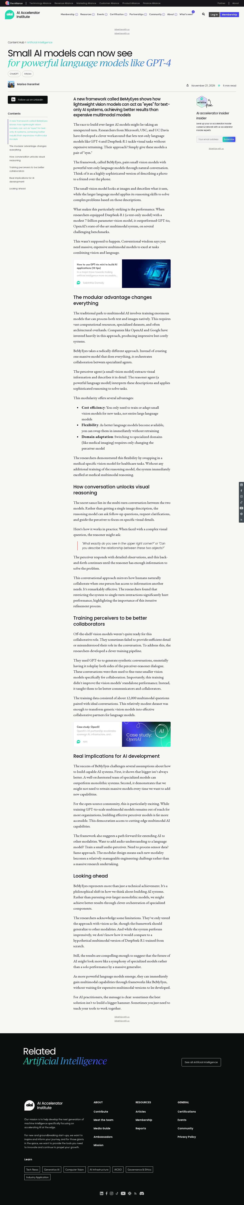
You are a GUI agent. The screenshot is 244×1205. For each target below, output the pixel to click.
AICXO (118, 1169)
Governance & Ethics (139, 1169)
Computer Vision (74, 1169)
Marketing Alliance (86, 3)
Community (185, 1128)
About (235, 3)
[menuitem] (103, 1112)
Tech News (32, 1169)
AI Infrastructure (99, 1169)
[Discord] (142, 1193)
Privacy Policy (187, 1137)
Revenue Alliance (64, 3)
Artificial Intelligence (39, 42)
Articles (27, 73)
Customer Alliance (109, 3)
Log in (214, 14)
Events (182, 1120)
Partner (221, 3)
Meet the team (103, 1120)
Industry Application (37, 1177)
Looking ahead (17, 188)
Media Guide (102, 1128)
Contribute (101, 1111)
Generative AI (51, 1169)
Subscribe (229, 139)
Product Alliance (131, 3)
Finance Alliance (152, 3)
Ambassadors (103, 1137)
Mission (98, 1145)
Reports (141, 1128)
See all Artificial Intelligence (201, 1062)
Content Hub (16, 42)
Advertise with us (122, 29)
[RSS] (241, 520)
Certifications (187, 1111)
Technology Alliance (40, 3)
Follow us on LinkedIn (30, 99)
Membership (229, 14)
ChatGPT (14, 73)
